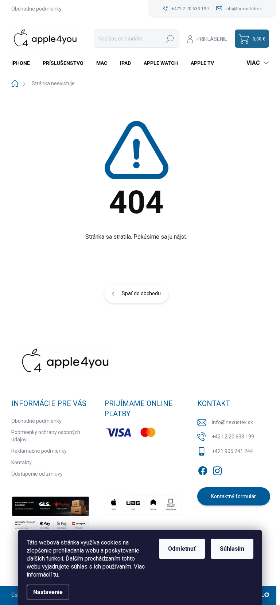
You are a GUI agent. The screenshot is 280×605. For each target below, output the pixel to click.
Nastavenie (48, 592)
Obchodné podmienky (36, 9)
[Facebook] (202, 469)
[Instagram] (217, 469)
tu (55, 574)
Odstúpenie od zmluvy (37, 474)
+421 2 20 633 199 (233, 437)
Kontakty (21, 462)
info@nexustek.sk (232, 422)
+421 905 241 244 (232, 451)
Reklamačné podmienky (39, 451)
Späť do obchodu (141, 293)
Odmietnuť (182, 548)
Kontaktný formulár (233, 496)
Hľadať (170, 39)
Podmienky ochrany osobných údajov (45, 435)
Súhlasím (232, 548)
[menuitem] (23, 63)
